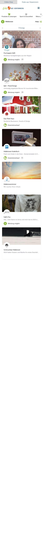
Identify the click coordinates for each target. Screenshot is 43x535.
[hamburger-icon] (38, 8)
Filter (37, 21)
